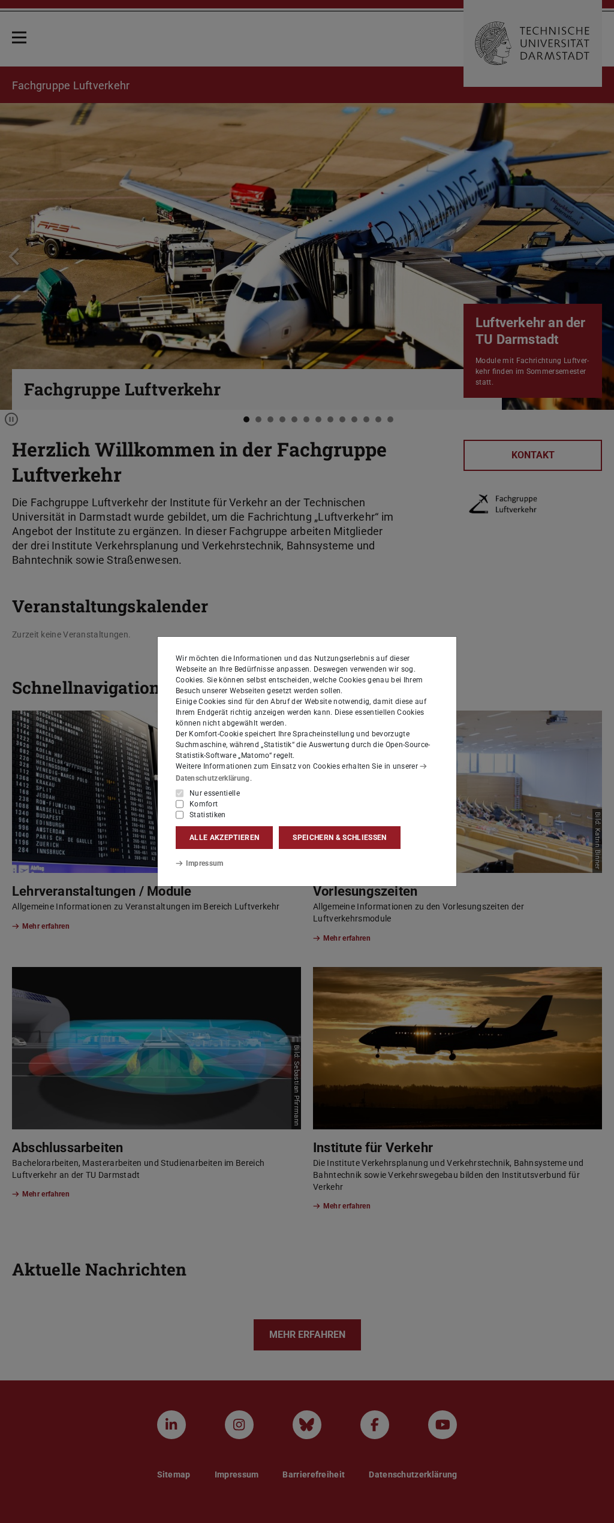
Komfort (203, 804)
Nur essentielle (214, 793)
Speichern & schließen (339, 837)
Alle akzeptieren (224, 837)
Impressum (205, 863)
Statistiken (207, 815)
